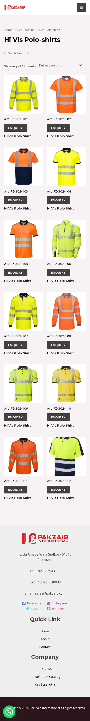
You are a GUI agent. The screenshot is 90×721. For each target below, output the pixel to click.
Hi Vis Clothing (25, 30)
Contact (45, 647)
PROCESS (45, 668)
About (45, 639)
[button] (9, 711)
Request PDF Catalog (45, 676)
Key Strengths (45, 684)
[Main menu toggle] (81, 7)
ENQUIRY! (15, 128)
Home (8, 30)
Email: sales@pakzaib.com (45, 593)
